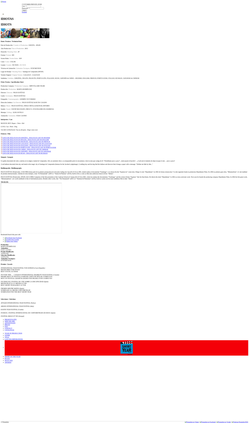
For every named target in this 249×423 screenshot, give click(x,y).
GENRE (7, 335)
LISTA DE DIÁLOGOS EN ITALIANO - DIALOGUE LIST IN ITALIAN (26, 145)
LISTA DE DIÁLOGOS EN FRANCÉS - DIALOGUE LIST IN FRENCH (26, 141)
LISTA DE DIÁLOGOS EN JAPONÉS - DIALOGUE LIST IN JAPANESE (27, 151)
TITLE (7, 337)
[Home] (3, 1)
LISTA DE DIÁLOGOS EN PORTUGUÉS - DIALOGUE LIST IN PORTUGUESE (29, 147)
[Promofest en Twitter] (224, 422)
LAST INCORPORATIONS (14, 339)
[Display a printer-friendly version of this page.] (3, 14)
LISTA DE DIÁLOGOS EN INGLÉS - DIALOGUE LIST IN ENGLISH (26, 140)
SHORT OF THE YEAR (12, 356)
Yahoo (15, 241)
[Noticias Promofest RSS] (240, 422)
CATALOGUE (9, 330)
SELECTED (9, 360)
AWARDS (8, 362)
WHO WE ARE (10, 321)
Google (16, 239)
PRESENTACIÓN (11, 319)
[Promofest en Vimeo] (192, 422)
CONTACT (8, 328)
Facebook (18, 238)
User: (24, 6)
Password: (25, 8)
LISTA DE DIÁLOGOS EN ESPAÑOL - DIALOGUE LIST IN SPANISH (26, 138)
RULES (7, 358)
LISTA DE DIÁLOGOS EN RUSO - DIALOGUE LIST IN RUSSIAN (25, 153)
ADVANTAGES (10, 323)
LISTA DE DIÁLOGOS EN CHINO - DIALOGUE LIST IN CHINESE (25, 149)
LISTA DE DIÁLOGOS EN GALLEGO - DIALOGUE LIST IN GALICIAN (27, 143)
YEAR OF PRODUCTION (13, 333)
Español (24, 12)
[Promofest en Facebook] (208, 422)
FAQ (6, 326)
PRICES (7, 325)
